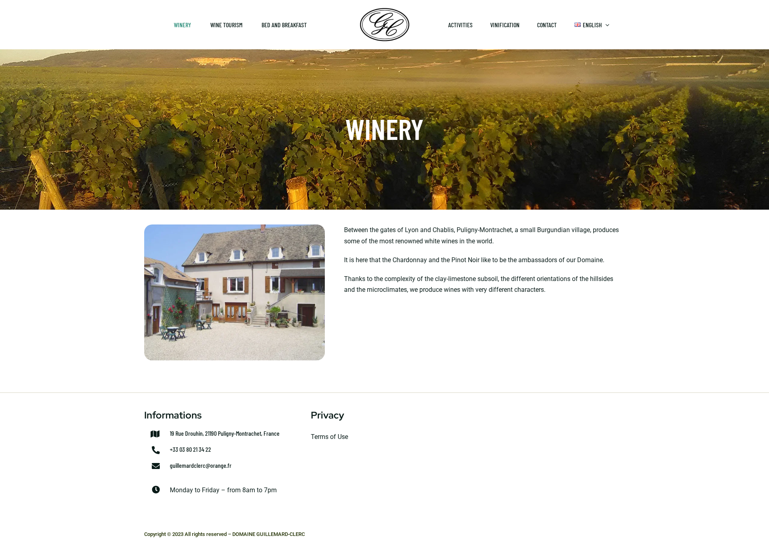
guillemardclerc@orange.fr (201, 465)
